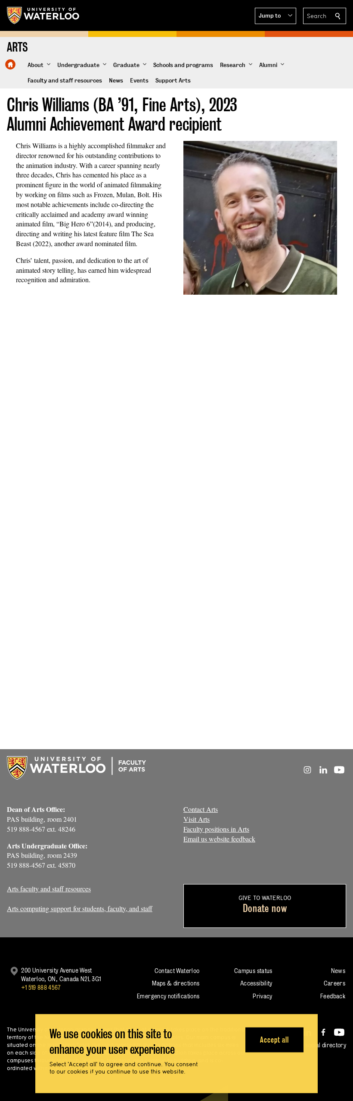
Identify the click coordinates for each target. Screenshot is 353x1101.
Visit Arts (196, 818)
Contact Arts (200, 809)
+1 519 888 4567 (41, 987)
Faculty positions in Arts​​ (216, 828)
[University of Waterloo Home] (43, 15)
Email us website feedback (219, 838)
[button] (275, 16)
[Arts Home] (10, 64)
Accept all (274, 1039)
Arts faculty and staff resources (49, 888)
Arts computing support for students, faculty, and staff (79, 908)
